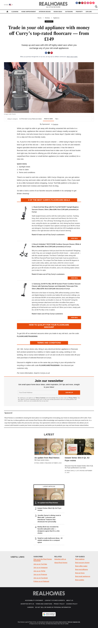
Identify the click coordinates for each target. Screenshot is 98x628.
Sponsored (46, 124)
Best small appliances (82, 576)
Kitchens (47, 18)
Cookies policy (71, 604)
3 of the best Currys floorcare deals (30, 119)
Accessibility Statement (34, 600)
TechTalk (57, 183)
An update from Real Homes (48, 503)
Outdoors (69, 11)
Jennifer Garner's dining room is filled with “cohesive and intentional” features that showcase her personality (49, 519)
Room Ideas (58, 11)
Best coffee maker (81, 566)
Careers (30, 607)
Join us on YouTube (40, 564)
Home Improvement (28, 11)
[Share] (46, 53)
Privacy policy (59, 604)
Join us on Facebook (40, 578)
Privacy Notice (73, 398)
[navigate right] (93, 119)
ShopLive (60, 177)
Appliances (56, 18)
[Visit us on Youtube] (85, 3)
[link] (23, 213)
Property (79, 11)
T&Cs (56, 119)
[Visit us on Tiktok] (93, 3)
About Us (69, 600)
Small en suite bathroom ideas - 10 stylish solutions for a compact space (50, 540)
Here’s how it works (72, 56)
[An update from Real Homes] (48, 497)
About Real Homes (60, 562)
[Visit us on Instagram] (88, 3)
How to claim (48, 119)
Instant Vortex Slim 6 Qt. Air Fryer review (49, 509)
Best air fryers (80, 573)
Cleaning (14, 11)
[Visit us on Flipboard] (90, 3)
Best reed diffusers (81, 569)
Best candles (79, 580)
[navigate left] (5, 119)
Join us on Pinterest (40, 574)
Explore (89, 11)
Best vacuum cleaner (82, 562)
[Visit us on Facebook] (77, 3)
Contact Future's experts (55, 600)
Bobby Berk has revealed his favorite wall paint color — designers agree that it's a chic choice (49, 530)
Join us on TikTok (39, 571)
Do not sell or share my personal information (53, 607)
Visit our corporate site (74, 622)
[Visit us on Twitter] (79, 3)
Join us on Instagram (40, 567)
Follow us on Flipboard (41, 581)
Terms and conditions (27, 172)
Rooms (40, 18)
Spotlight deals (24, 167)
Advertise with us (60, 559)
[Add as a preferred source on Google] (49, 614)
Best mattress (79, 559)
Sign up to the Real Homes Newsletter (42, 560)
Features (55, 124)
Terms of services (41, 398)
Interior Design (45, 11)
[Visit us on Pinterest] (82, 3)
